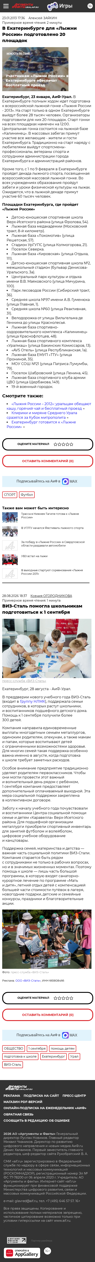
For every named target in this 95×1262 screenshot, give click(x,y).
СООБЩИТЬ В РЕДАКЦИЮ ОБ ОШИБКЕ (37, 1121)
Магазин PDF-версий (23, 1102)
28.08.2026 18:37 (14, 596)
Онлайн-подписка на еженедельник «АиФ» (45, 1108)
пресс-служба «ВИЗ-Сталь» (24, 681)
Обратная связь (18, 1114)
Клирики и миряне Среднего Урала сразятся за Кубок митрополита (42, 415)
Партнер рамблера (41, 1240)
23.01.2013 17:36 (13, 18)
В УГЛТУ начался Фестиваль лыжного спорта (52, 528)
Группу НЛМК (32, 701)
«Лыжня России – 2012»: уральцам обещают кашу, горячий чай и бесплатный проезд (49, 406)
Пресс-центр (74, 1096)
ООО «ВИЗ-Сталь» (28, 980)
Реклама (12, 1096)
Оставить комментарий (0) (48, 461)
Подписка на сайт (41, 1096)
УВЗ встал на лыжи (34, 556)
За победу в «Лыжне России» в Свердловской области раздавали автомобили (53, 543)
